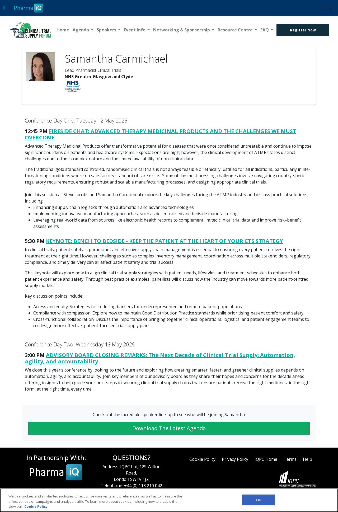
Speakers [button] (107, 30)
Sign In (326, 8)
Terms (290, 459)
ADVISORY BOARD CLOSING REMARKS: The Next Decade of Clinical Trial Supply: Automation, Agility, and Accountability (160, 358)
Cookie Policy (202, 459)
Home (63, 30)
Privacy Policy (235, 459)
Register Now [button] (303, 29)
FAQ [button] (265, 30)
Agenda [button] (81, 30)
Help (307, 459)
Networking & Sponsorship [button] (182, 30)
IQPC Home (266, 459)
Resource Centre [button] (236, 30)
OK (258, 499)
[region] (169, 500)
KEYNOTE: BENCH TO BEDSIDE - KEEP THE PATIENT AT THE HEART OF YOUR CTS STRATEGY (164, 241)
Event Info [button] (135, 30)
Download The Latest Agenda (169, 428)
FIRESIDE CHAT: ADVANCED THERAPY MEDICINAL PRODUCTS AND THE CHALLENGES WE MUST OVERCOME (160, 134)
